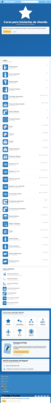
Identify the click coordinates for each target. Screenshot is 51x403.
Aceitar (4, 401)
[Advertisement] (25, 45)
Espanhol (5, 381)
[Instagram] (47, 396)
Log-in (48, 1)
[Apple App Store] (6, 396)
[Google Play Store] (15, 396)
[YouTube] (38, 396)
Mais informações (17, 355)
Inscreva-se (42, 1)
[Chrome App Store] (35, 396)
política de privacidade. (24, 398)
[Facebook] (41, 396)
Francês (5, 379)
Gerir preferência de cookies (14, 401)
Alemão (5, 389)
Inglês (4, 384)
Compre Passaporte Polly (21, 352)
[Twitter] (44, 396)
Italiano (5, 386)
